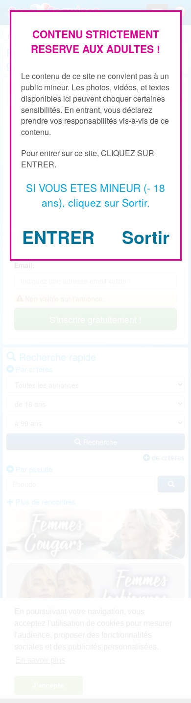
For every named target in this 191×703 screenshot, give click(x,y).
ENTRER (58, 236)
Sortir (145, 236)
